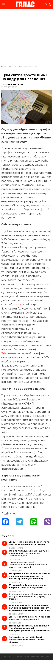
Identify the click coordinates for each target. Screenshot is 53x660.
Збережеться (10, 353)
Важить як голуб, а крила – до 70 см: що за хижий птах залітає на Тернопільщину (29, 553)
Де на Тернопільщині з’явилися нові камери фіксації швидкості (29, 617)
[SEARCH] (46, 4)
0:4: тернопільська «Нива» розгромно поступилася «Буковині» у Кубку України (30, 596)
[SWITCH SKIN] (50, 4)
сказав (20, 304)
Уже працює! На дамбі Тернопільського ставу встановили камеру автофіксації (28, 564)
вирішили (22, 239)
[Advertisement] (26, 37)
